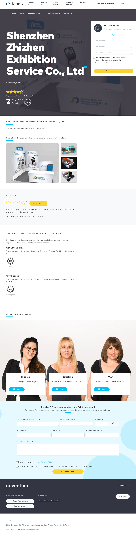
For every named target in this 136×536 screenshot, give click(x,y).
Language (123, 485)
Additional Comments (26, 441)
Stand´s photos (69, 3)
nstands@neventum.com (107, 3)
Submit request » (68, 471)
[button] (32, 164)
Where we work (31, 3)
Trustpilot (10, 520)
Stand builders (56, 3)
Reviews (83, 2)
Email (17, 389)
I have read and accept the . (110, 57)
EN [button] (123, 3)
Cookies (122, 496)
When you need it (67, 419)
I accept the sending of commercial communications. (108, 61)
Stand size (99, 419)
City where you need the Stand (30, 419)
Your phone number (94, 430)
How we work (44, 3)
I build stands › (20, 506)
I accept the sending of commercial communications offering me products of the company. (57, 466)
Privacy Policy (120, 57)
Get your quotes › (113, 71)
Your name (21, 430)
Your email (55, 430)
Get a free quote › (20, 501)
